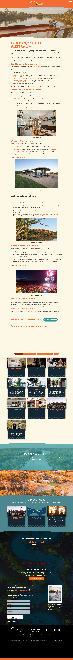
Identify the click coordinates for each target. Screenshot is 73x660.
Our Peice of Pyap (17, 153)
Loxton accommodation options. (22, 157)
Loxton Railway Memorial (21, 80)
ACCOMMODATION (18, 353)
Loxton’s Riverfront (33, 214)
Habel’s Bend (40, 202)
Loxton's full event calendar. (21, 265)
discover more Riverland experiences (26, 308)
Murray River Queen (18, 95)
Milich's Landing (47, 214)
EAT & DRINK (33, 353)
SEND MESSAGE (12, 621)
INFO (47, 353)
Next (71, 20)
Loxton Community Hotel (19, 96)
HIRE (43, 353)
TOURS (51, 353)
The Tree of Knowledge (18, 75)
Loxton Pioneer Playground (31, 205)
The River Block (17, 149)
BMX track (29, 209)
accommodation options (44, 307)
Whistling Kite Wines (18, 98)
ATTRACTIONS (26, 353)
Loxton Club (16, 100)
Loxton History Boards (18, 78)
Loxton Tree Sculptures (33, 210)
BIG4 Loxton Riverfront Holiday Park (22, 151)
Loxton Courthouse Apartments (20, 148)
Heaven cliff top (31, 202)
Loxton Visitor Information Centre (32, 311)
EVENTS (39, 353)
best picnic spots (21, 107)
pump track (20, 209)
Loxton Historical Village (38, 66)
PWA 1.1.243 (49, 634)
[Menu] (70, 1)
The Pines (15, 76)
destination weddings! (54, 149)
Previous (1, 20)
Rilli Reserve (56, 214)
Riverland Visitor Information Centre (21, 590)
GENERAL (56, 353)
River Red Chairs (24, 82)
